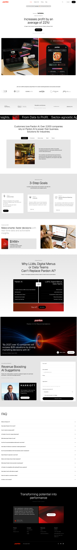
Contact (55, 529)
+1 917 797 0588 (57, 531)
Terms (56, 395)
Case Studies (29, 529)
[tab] (24, 138)
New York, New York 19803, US (58, 536)
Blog (46, 1)
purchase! (31, 6)
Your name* (45, 363)
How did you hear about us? (48, 389)
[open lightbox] (58, 352)
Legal (28, 533)
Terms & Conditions (44, 533)
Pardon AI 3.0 (36, 1)
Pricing (42, 1)
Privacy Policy (43, 531)
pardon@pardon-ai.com (59, 533)
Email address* (45, 369)
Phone (44, 375)
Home (31, 1)
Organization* (45, 381)
